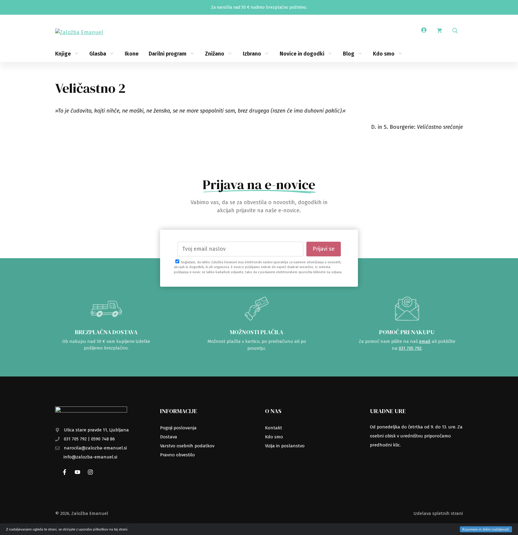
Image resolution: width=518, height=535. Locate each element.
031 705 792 (410, 348)
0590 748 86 (103, 439)
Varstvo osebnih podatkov (187, 446)
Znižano (214, 53)
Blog (348, 53)
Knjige (63, 53)
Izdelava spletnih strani (438, 513)
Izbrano (252, 53)
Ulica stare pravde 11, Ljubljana (96, 430)
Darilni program (167, 53)
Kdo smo (383, 53)
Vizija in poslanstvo (285, 446)
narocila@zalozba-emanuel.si (95, 448)
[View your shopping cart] (439, 31)
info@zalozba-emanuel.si (90, 457)
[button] (455, 31)
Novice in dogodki (302, 53)
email (424, 341)
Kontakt (273, 428)
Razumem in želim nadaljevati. (486, 529)
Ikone (131, 53)
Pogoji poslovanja (178, 428)
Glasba (97, 53)
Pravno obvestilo (177, 455)
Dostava (168, 437)
